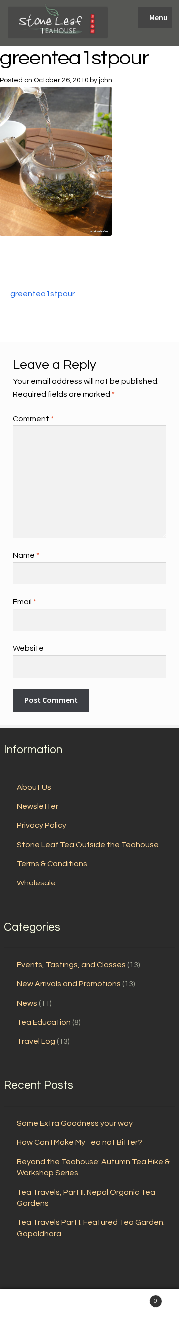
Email (24, 602)
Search (89, 1306)
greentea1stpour (42, 295)
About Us (34, 787)
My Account (30, 1306)
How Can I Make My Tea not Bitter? (79, 1142)
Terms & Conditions (52, 864)
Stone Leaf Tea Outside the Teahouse (88, 845)
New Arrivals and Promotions (69, 984)
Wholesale (36, 883)
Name (26, 555)
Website (28, 648)
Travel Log (36, 1041)
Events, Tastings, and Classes (71, 965)
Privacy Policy (41, 825)
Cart (138, 1297)
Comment (33, 419)
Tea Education (44, 1022)
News (27, 1003)
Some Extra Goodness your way (75, 1123)
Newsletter (37, 806)
